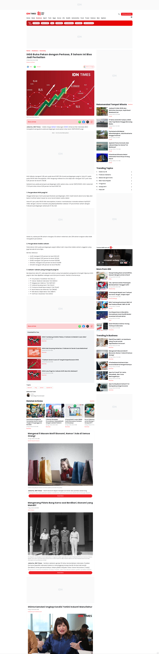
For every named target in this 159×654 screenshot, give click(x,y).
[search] (119, 14)
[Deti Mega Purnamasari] (28, 395)
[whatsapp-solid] (79, 122)
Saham (53, 127)
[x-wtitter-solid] (87, 122)
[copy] (91, 122)
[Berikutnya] (95, 491)
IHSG (66, 127)
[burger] (131, 17)
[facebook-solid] (83, 122)
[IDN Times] (35, 14)
